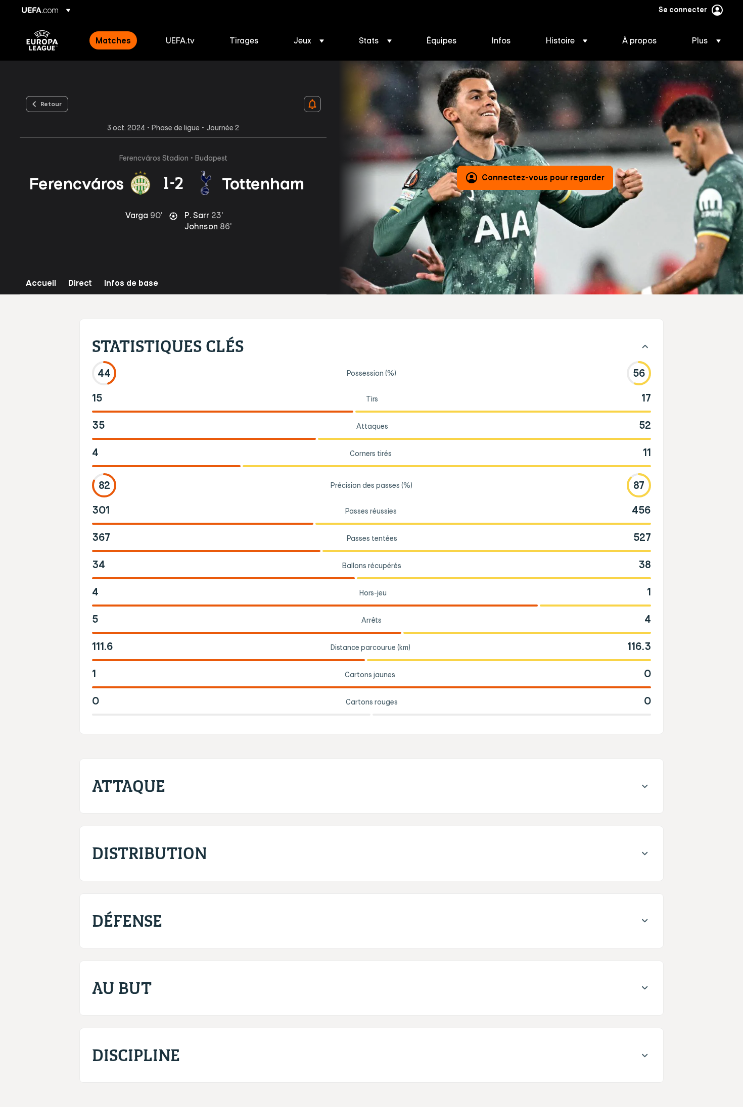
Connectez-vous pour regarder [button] (543, 177)
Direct (80, 283)
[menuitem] (118, 40)
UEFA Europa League (42, 40)
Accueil (41, 283)
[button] (309, 40)
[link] (113, 40)
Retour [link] (51, 103)
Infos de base (131, 283)
